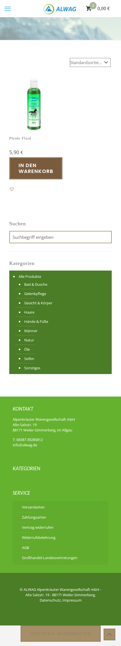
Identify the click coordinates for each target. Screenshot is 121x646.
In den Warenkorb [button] (36, 168)
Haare (29, 312)
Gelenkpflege (35, 293)
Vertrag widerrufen (37, 527)
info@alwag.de (25, 444)
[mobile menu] (7, 8)
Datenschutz (50, 600)
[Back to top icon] (109, 634)
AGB (25, 547)
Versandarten (33, 507)
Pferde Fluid (20, 138)
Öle (27, 349)
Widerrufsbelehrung (38, 537)
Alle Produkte (30, 276)
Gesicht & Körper (38, 302)
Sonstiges (32, 367)
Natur (29, 340)
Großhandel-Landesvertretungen (49, 557)
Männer (30, 330)
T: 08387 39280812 (28, 439)
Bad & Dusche (35, 284)
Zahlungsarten (34, 517)
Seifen (29, 358)
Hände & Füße (36, 321)
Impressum (72, 600)
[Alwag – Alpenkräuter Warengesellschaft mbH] (60, 8)
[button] (11, 189)
